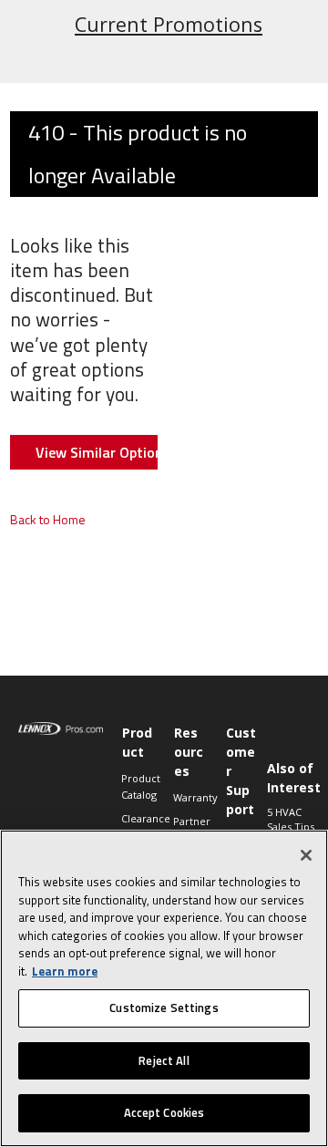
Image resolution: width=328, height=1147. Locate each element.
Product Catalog (138, 786)
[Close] (306, 855)
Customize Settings (163, 1007)
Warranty (190, 797)
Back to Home (48, 519)
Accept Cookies (164, 1112)
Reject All (163, 1060)
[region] (164, 988)
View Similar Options (97, 452)
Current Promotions (168, 24)
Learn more (64, 971)
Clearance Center (138, 826)
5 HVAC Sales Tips (290, 819)
